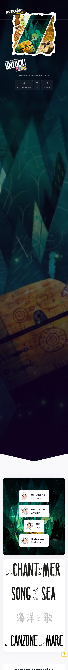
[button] (61, 12)
